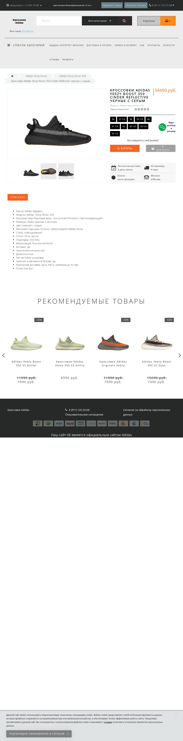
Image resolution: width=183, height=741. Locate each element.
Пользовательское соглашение (84, 414)
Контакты (154, 45)
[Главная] (12, 76)
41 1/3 (115, 126)
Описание (17, 197)
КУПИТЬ (126, 148)
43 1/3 (133, 126)
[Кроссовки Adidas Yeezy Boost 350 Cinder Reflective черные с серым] (31, 171)
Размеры (67, 59)
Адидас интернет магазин (67, 45)
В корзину (162, 148)
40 (148, 119)
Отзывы (54, 59)
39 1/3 (140, 119)
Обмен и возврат (126, 45)
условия (108, 722)
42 (124, 126)
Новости (169, 45)
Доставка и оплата (99, 45)
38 (131, 119)
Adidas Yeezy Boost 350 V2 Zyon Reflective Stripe (156, 365)
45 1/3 (115, 133)
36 (113, 119)
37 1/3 (122, 119)
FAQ (142, 45)
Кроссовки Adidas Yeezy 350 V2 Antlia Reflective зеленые (70, 365)
